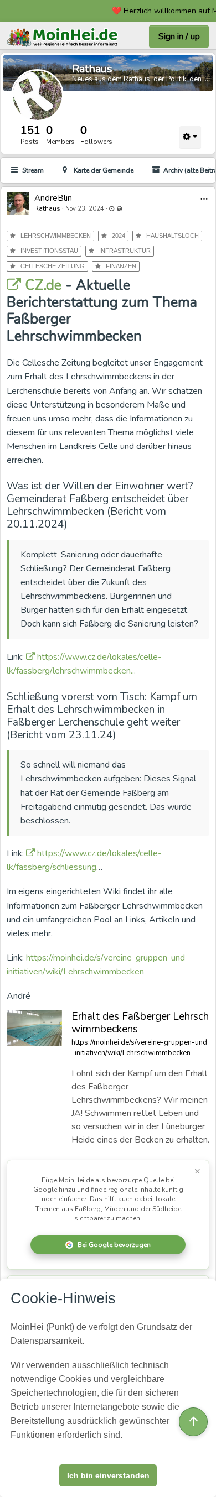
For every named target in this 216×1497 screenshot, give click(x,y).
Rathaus (92, 68)
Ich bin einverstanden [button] (108, 1475)
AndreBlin (53, 198)
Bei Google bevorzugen (114, 1244)
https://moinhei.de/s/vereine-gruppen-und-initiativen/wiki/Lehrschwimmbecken (139, 1047)
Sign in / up (179, 36)
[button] (204, 198)
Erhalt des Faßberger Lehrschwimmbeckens (140, 1022)
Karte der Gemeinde (103, 170)
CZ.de (41, 285)
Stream (33, 170)
